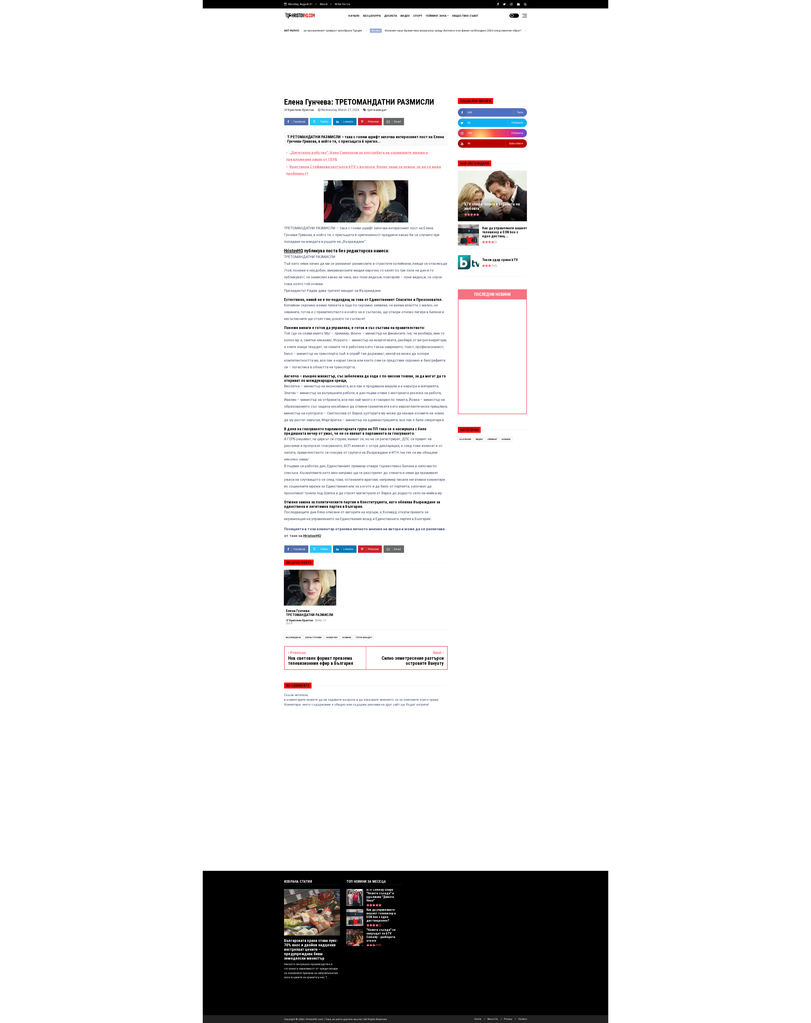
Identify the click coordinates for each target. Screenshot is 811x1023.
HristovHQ (293, 250)
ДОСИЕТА (390, 15)
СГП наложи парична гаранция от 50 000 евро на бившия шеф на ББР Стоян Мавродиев (526, 30)
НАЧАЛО (353, 15)
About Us (492, 1019)
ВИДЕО (405, 15)
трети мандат (377, 110)
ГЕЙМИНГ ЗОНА (436, 15)
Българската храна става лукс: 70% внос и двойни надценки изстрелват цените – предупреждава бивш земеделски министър (311, 949)
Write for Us (342, 4)
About (324, 4)
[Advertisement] (405, 68)
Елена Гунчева (313, 637)
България (465, 439)
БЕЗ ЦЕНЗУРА (372, 15)
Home (478, 1019)
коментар (332, 637)
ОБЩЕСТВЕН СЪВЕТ (465, 15)
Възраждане (293, 637)
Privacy (508, 1019)
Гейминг (492, 439)
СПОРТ (417, 15)
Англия (303, 30)
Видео (479, 439)
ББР (460, 30)
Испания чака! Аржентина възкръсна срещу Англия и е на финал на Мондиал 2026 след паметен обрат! (381, 30)
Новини (346, 637)
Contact (522, 1019)
